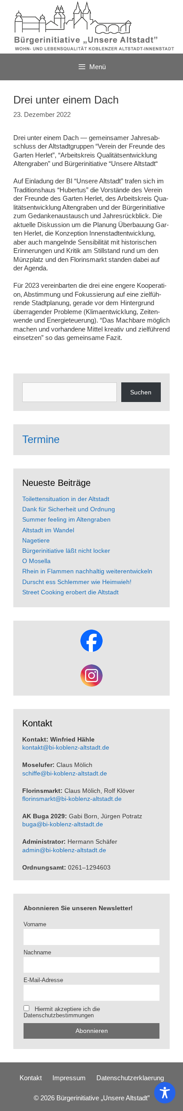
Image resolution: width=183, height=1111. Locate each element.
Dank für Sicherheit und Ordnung (68, 509)
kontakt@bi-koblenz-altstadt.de (65, 747)
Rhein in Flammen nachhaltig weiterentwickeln (87, 571)
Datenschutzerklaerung (130, 1078)
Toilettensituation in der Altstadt (65, 498)
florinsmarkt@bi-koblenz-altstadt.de (72, 798)
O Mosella (36, 560)
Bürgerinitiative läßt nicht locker (66, 550)
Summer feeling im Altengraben (66, 519)
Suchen (140, 392)
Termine (41, 439)
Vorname (35, 924)
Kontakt (31, 1078)
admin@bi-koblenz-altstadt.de (64, 850)
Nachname (37, 952)
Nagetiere (36, 540)
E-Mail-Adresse (43, 980)
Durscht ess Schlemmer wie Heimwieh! (76, 581)
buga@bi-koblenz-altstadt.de (62, 824)
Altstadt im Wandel (48, 530)
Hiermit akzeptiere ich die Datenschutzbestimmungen (62, 1012)
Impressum (69, 1078)
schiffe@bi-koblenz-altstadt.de (64, 773)
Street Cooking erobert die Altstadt (70, 592)
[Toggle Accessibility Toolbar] (164, 1092)
